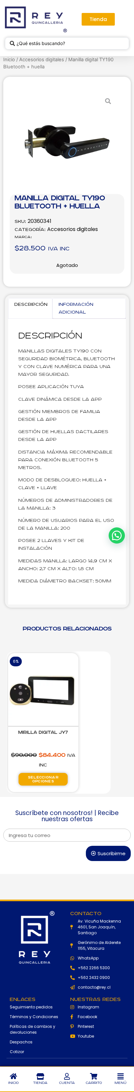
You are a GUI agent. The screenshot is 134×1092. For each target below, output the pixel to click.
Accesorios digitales (41, 60)
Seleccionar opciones (43, 779)
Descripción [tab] (30, 304)
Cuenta (67, 1083)
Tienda (40, 1083)
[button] (121, 1076)
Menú (120, 1083)
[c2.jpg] (67, 142)
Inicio (9, 60)
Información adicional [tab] (76, 308)
